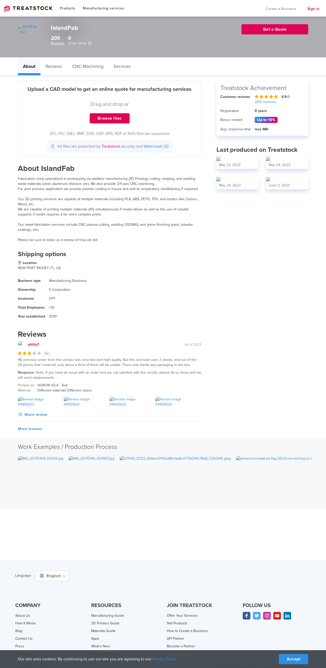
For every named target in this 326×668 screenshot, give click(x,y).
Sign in (313, 9)
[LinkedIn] (287, 616)
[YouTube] (277, 616)
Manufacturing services (103, 8)
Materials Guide (103, 631)
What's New (100, 646)
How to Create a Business (187, 631)
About (29, 66)
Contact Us (24, 638)
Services (122, 66)
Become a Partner (181, 646)
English (54, 575)
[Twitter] (257, 616)
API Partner (175, 638)
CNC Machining (87, 66)
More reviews (30, 429)
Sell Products (177, 623)
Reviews (57, 43)
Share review (35, 414)
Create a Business (281, 9)
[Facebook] (246, 616)
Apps (95, 638)
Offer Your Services (182, 615)
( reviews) (265, 102)
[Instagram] (267, 616)
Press (19, 646)
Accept (293, 659)
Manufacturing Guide (107, 615)
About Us (22, 615)
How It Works (25, 623)
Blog (18, 631)
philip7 (33, 344)
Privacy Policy (164, 659)
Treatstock (28, 9)
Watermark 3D (156, 146)
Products (67, 8)
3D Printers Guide (105, 623)
